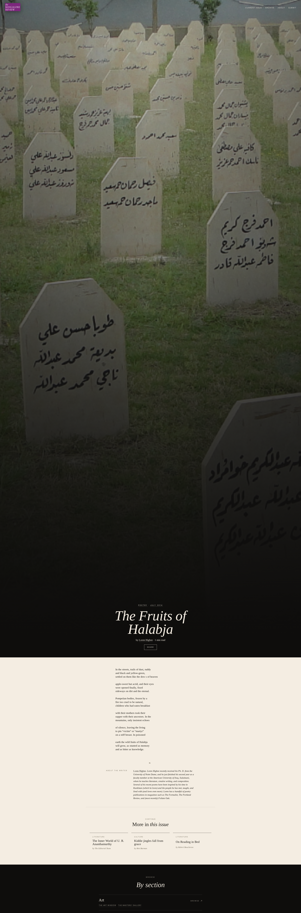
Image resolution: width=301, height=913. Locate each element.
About (281, 8)
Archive (269, 8)
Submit (292, 8)
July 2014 (156, 605)
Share (150, 647)
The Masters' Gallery (129, 905)
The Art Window (107, 905)
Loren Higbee (146, 640)
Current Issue (253, 8)
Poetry (142, 605)
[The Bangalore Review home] (13, 8)
